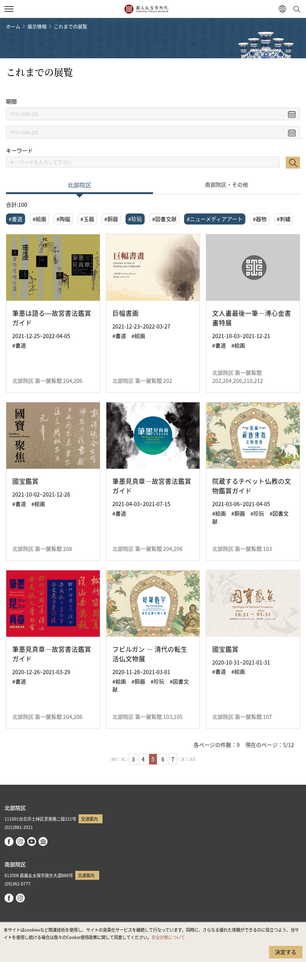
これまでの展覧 (70, 26)
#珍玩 (135, 219)
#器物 (260, 219)
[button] (9, 9)
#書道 (15, 219)
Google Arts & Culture (43, 841)
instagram (20, 841)
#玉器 (87, 219)
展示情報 (37, 26)
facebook (8, 841)
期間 (11, 101)
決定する (285, 952)
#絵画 (39, 219)
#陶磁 (63, 219)
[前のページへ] (124, 759)
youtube (31, 841)
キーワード (19, 150)
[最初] (114, 759)
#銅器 (111, 219)
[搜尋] (298, 9)
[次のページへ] (182, 759)
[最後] (192, 759)
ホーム (13, 26)
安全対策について (168, 937)
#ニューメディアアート (215, 219)
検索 (293, 163)
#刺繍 (283, 219)
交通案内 (89, 819)
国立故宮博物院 (146, 9)
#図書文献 (164, 219)
